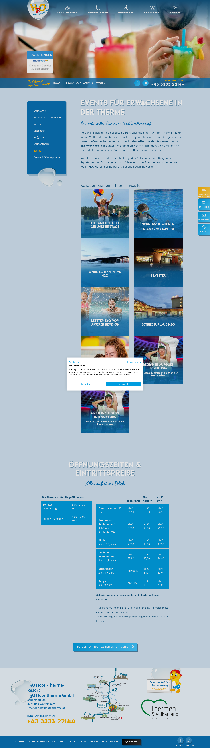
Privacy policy (134, 362)
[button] (74, 362)
